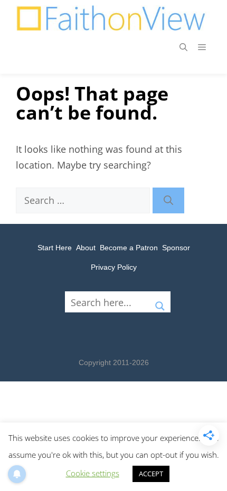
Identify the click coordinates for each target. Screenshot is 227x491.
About (86, 247)
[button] (183, 47)
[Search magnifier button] (160, 301)
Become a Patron (129, 247)
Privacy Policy (114, 267)
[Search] (168, 200)
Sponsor (176, 247)
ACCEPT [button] (151, 473)
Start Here (54, 247)
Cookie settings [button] (92, 473)
